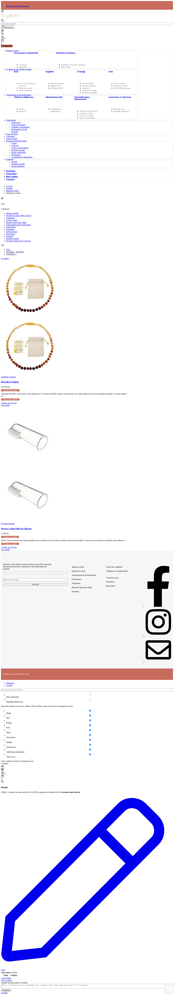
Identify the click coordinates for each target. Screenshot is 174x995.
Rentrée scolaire (12, 239)
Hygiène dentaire (8, 524)
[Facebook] (158, 606)
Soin (111, 71)
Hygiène (49, 71)
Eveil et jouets (11, 220)
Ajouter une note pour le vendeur (14, 983)
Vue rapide (5, 405)
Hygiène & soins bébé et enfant (18, 215)
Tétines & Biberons (23, 97)
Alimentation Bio (54, 97)
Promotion (10, 229)
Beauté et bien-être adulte (16, 222)
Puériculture (11, 227)
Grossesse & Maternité (26, 53)
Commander (6, 978)
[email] (158, 662)
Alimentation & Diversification (18, 225)
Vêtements (10, 218)
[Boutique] (87, 769)
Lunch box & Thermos (120, 97)
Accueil (9, 186)
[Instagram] (158, 636)
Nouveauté (10, 234)
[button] (10, 537)
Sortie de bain (11, 232)
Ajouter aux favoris (9, 403)
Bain (16, 71)
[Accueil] (87, 766)
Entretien (9, 236)
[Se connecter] (2, 31)
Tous (8, 249)
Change (81, 71)
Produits (9, 188)
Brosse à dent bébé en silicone (16, 528)
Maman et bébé (12, 191)
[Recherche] (87, 34)
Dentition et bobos (65, 53)
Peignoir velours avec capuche (18, 241)
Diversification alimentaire (82, 98)
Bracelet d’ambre (10, 382)
